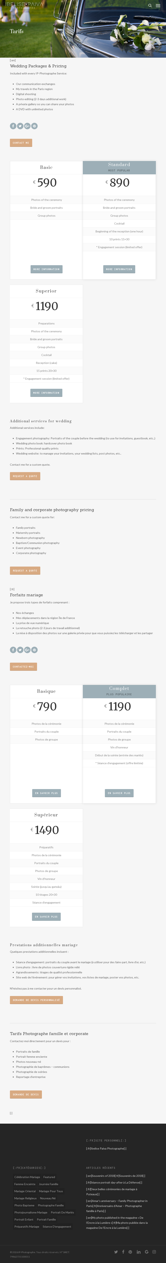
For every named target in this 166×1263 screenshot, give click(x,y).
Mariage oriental (25, 1191)
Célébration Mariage (27, 1177)
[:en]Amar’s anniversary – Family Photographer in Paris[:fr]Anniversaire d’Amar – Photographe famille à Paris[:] (117, 1206)
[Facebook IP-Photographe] (13, 125)
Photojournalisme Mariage (30, 1212)
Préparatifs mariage (26, 1226)
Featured (49, 1177)
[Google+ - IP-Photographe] (31, 125)
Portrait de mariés (62, 1212)
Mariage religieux (25, 1198)
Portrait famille (46, 1219)
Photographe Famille (51, 1205)
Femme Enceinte (24, 1184)
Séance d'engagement (57, 1226)
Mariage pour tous (51, 1191)
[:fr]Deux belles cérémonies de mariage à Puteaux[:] (111, 1191)
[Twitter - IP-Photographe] (20, 125)
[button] (158, 5)
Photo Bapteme (24, 1205)
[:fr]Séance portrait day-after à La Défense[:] (114, 1182)
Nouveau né (48, 1198)
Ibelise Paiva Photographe (107, 1148)
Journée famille (48, 1184)
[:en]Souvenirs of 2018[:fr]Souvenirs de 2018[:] (115, 1175)
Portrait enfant (23, 1219)
